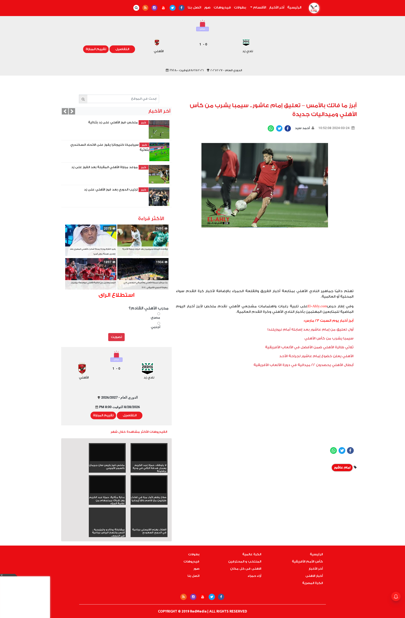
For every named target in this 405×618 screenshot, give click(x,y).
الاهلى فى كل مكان (245, 568)
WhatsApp (271, 128)
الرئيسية (293, 7)
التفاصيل (122, 49)
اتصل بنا (194, 7)
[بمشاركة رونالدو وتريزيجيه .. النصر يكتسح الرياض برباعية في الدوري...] (107, 524)
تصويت (116, 337)
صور (207, 7)
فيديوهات (222, 7)
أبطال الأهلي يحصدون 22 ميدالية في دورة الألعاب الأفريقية (304, 365)
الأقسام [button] (259, 7)
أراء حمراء (254, 576)
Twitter (279, 128)
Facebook (288, 128)
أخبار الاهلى (314, 576)
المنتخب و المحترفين (244, 561)
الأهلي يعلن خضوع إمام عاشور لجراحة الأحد (316, 356)
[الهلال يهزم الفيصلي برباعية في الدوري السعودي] (149, 524)
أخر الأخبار (276, 7)
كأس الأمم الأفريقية (307, 561)
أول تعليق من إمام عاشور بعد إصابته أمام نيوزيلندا (310, 329)
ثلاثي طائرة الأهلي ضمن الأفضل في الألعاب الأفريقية (309, 347)
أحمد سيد (302, 128)
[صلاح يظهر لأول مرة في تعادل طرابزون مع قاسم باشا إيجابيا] (149, 486)
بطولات (240, 7)
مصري (155, 317)
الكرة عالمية (251, 554)
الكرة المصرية (312, 583)
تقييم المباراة (96, 49)
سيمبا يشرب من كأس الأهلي (329, 338)
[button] (65, 111)
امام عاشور (342, 467)
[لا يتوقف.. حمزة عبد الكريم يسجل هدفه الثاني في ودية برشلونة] (149, 454)
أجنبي (155, 327)
